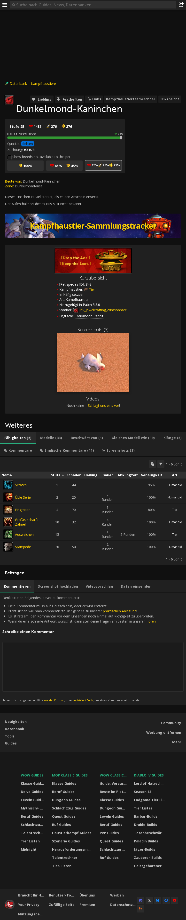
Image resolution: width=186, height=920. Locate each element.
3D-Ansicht (169, 99)
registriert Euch (83, 700)
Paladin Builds (146, 841)
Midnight (29, 849)
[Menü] (5, 5)
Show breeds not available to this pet (41, 156)
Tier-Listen (61, 866)
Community (171, 722)
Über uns (87, 895)
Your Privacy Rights (31, 904)
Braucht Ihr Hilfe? (31, 895)
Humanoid (175, 485)
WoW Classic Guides (114, 775)
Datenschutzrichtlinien (123, 904)
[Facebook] (166, 900)
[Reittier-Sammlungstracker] (93, 226)
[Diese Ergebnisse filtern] (160, 464)
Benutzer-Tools (62, 895)
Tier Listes (143, 808)
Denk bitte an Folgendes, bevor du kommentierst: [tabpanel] (79, 648)
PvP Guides (109, 833)
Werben (117, 895)
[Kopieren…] (152, 464)
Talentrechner (33, 833)
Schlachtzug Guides (33, 824)
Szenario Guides (66, 841)
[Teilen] (181, 5)
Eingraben (23, 509)
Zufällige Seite (62, 904)
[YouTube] (174, 900)
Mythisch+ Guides (33, 808)
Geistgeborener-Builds (150, 866)
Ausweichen (24, 534)
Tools (10, 736)
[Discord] (140, 900)
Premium (87, 904)
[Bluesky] (157, 900)
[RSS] (140, 908)
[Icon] (9, 99)
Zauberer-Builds (148, 857)
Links (96, 99)
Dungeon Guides (66, 800)
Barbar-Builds (145, 816)
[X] (149, 900)
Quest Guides (64, 816)
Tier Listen (30, 841)
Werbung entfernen (163, 732)
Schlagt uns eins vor (103, 405)
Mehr (176, 742)
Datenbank (18, 83)
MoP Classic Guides (70, 775)
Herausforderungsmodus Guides (72, 849)
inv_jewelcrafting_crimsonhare (103, 310)
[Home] (10, 908)
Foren (151, 621)
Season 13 (142, 791)
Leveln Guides (33, 800)
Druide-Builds (145, 824)
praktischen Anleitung (119, 611)
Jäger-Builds (144, 849)
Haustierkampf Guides (72, 833)
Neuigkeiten (16, 721)
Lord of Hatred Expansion (150, 783)
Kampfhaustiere (43, 83)
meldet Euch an (54, 700)
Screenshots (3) (93, 329)
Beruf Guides (32, 816)
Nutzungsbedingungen (31, 914)
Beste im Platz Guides (114, 791)
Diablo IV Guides (149, 775)
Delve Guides (32, 791)
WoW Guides (32, 775)
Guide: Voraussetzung (114, 783)
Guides (11, 743)
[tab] (18, 438)
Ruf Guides (61, 824)
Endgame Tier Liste (150, 800)
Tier (92, 289)
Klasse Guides (33, 783)
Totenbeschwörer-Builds (150, 833)
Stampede (23, 546)
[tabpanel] (93, 511)
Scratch (21, 485)
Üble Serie (23, 497)
